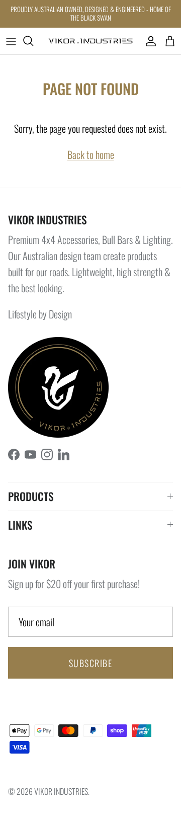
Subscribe (90, 663)
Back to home (90, 154)
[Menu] (11, 41)
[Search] (33, 41)
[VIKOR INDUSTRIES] (90, 41)
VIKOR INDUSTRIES (61, 791)
